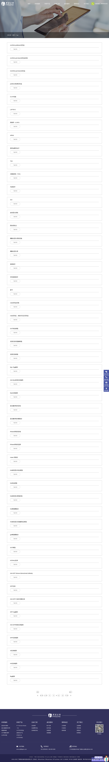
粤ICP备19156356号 (88, 759)
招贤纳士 (79, 730)
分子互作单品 (20, 737)
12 (62, 695)
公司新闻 (64, 725)
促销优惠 (64, 730)
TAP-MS (71, 759)
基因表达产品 (20, 732)
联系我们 (79, 732)
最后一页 (70, 692)
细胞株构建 (4, 730)
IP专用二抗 (19, 735)
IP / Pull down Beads (21, 725)
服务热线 (106, 378)
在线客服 (106, 385)
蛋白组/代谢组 (4, 725)
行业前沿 (64, 728)
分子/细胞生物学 (5, 732)
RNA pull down (41, 759)
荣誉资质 (79, 728)
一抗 (18, 728)
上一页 (45, 695)
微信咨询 (106, 374)
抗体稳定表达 (35, 730)
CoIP (61, 759)
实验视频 (49, 732)
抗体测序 (34, 725)
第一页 (41, 695)
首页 (29, 3)
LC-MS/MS (65, 759)
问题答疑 (49, 730)
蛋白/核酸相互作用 (5, 728)
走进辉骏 (79, 725)
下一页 (66, 695)
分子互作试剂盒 (20, 730)
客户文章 (49, 725)
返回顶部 (106, 390)
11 (58, 695)
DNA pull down (48, 759)
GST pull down (56, 759)
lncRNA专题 (4, 735)
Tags (17, 35)
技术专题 (49, 728)
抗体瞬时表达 (35, 728)
